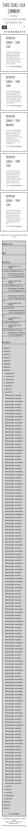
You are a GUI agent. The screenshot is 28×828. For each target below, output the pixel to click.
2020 (5, 367)
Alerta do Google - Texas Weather (13, 120)
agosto (7, 386)
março (7, 792)
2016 (5, 808)
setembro (8, 382)
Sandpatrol (12, 821)
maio (7, 786)
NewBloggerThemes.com (14, 823)
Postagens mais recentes (7, 235)
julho (7, 389)
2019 (5, 370)
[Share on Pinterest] (16, 66)
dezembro (8, 373)
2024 (5, 354)
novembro (8, 376)
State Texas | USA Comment (14, 8)
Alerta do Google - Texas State (13, 42)
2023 (5, 357)
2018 (5, 802)
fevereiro (8, 795)
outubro (8, 379)
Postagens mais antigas (21, 235)
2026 (5, 348)
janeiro (7, 798)
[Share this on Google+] (14, 66)
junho (7, 392)
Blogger (17, 814)
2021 (5, 364)
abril (7, 789)
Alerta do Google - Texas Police (17, 296)
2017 (5, 805)
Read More (19, 66)
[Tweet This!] (12, 66)
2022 (5, 361)
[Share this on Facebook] (10, 66)
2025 (5, 351)
